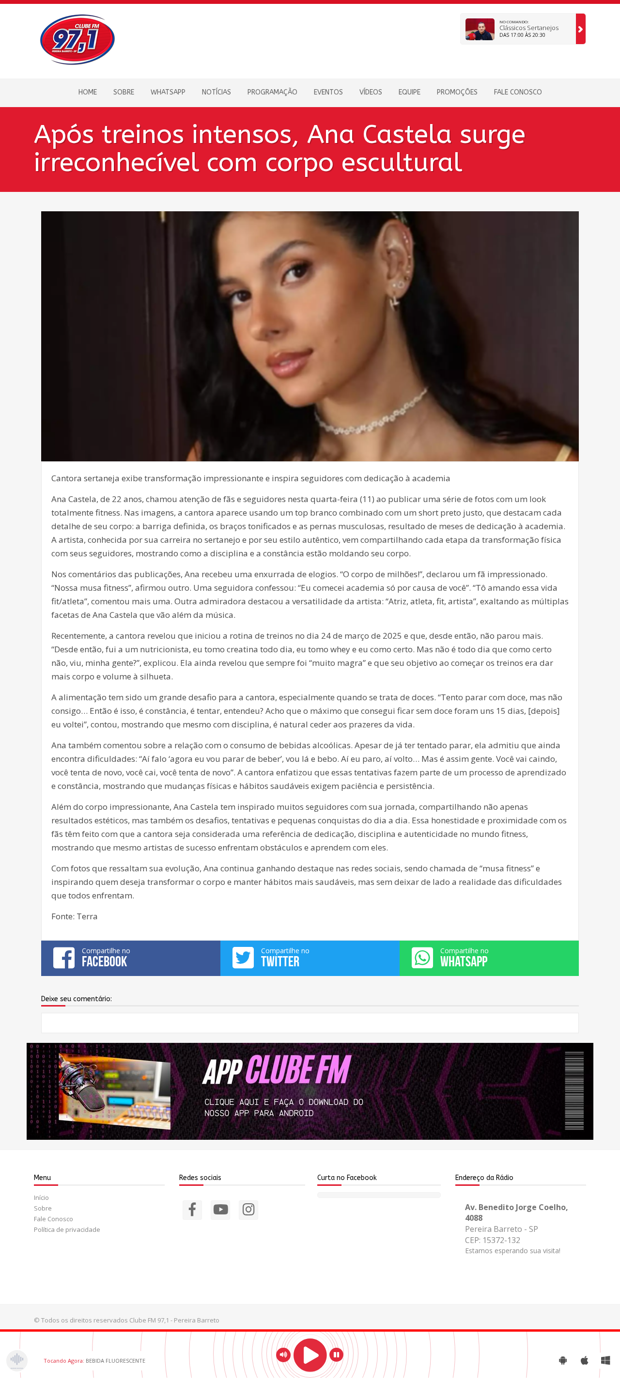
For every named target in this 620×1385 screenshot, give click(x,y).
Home (87, 92)
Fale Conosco (518, 92)
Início (41, 1197)
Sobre (123, 92)
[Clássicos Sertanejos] (581, 29)
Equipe (409, 92)
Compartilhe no (106, 957)
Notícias (216, 92)
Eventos (328, 92)
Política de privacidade (67, 1229)
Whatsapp (168, 92)
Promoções (457, 92)
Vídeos (370, 92)
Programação (272, 92)
